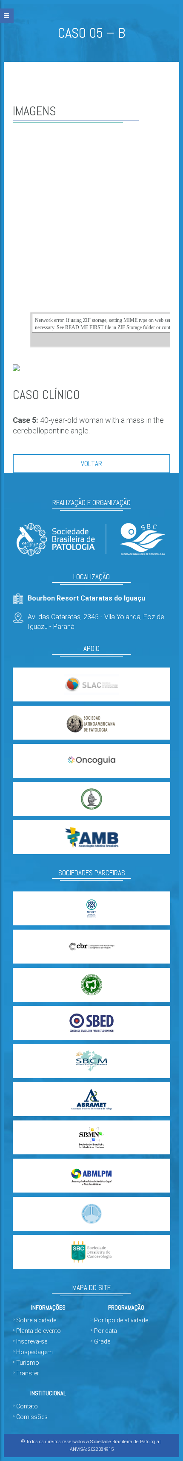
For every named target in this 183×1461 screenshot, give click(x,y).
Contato (27, 1406)
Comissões (32, 1417)
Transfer (27, 1373)
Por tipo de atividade (121, 1320)
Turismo (27, 1362)
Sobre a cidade (36, 1320)
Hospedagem (34, 1352)
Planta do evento (38, 1330)
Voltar (91, 463)
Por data (105, 1330)
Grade (102, 1341)
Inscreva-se (31, 1341)
